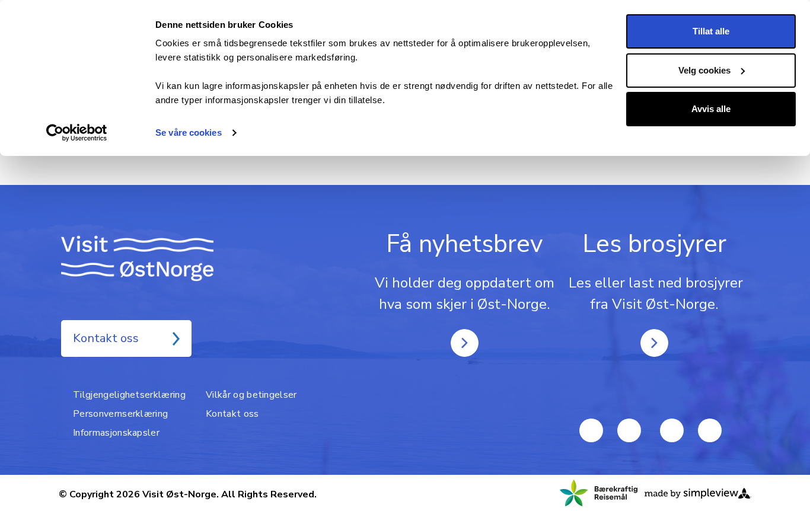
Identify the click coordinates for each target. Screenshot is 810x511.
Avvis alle (711, 109)
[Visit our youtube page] (591, 430)
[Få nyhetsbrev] (465, 343)
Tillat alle (711, 31)
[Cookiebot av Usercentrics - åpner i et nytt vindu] (77, 133)
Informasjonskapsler (116, 432)
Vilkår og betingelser (251, 394)
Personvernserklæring (120, 413)
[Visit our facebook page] (629, 430)
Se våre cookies (188, 132)
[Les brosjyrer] (654, 343)
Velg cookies (704, 70)
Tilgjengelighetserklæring (129, 394)
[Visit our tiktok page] (672, 430)
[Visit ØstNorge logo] (156, 258)
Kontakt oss (106, 338)
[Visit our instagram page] (710, 430)
